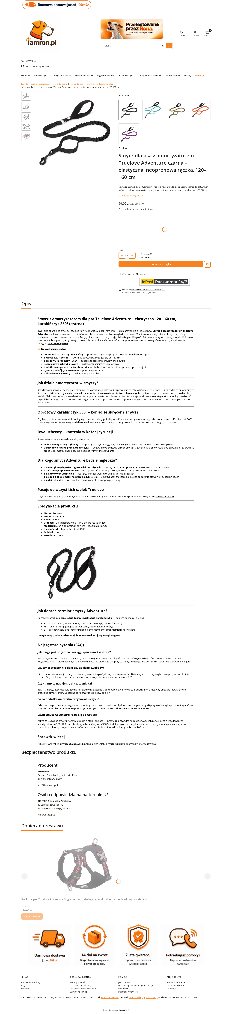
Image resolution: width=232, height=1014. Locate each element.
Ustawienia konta (175, 985)
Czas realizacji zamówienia (83, 988)
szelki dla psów (165, 496)
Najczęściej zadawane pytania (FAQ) (135, 985)
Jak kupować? (124, 982)
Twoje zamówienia (176, 982)
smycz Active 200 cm (133, 727)
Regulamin (123, 988)
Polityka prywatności (128, 991)
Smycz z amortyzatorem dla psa (101, 84)
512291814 (31, 61)
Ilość (121, 249)
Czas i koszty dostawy (80, 985)
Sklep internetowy (115, 1010)
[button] (169, 45)
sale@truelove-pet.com (50, 785)
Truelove (123, 148)
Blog (23, 985)
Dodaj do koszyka (161, 264)
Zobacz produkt (32, 916)
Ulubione (171, 988)
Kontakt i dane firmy (31, 982)
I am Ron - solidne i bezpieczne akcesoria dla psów (44, 84)
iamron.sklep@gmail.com (37, 66)
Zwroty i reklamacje (79, 991)
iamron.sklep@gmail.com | (143, 997)
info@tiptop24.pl (47, 814)
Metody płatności (78, 982)
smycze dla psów (58, 343)
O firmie (25, 988)
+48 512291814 (110, 997)
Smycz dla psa (77, 84)
